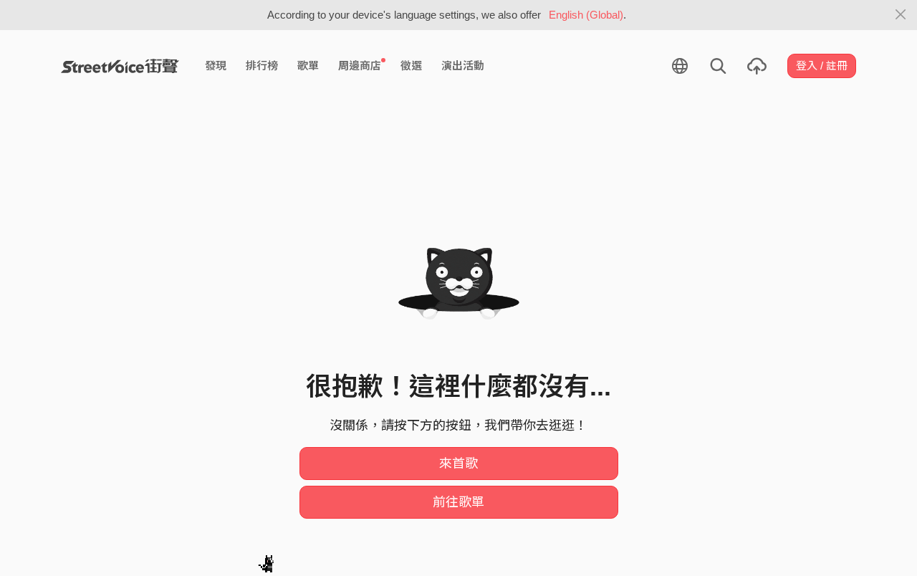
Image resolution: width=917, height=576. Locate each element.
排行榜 (262, 65)
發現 (215, 65)
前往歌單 (458, 502)
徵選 (411, 65)
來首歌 (458, 463)
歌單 (308, 65)
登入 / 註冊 (822, 65)
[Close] (901, 15)
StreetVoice (120, 66)
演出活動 (462, 65)
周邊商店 (359, 65)
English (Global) (586, 15)
